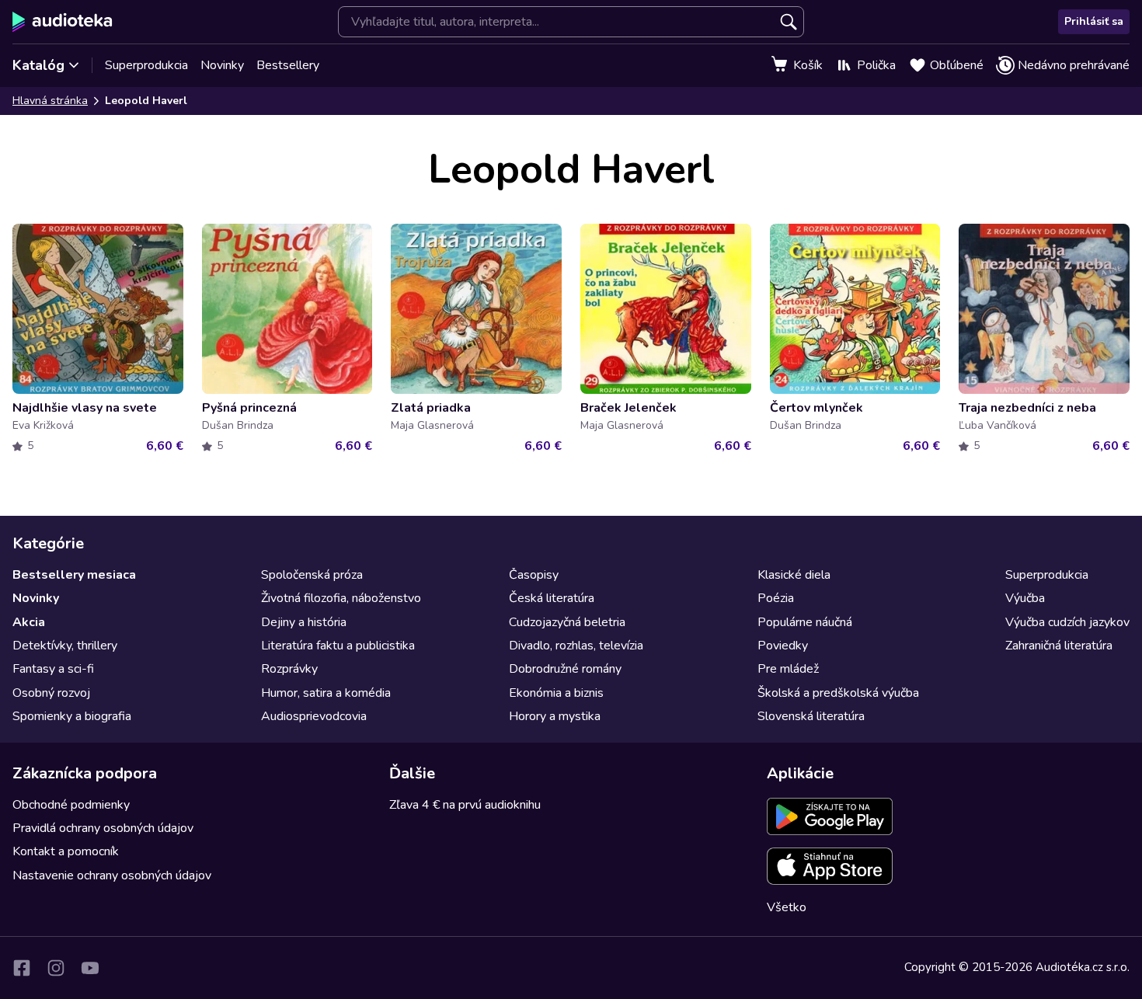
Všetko (786, 907)
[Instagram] (56, 968)
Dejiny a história (303, 622)
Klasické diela (793, 574)
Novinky (222, 65)
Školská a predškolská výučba (838, 692)
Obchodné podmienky (71, 804)
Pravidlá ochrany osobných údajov (102, 828)
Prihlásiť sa (1093, 21)
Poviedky (782, 645)
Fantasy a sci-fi (53, 668)
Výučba (1025, 598)
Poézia (775, 598)
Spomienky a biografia (71, 716)
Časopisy (534, 574)
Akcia (28, 622)
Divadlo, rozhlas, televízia (576, 645)
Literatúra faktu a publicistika (338, 645)
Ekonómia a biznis (556, 692)
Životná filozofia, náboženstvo (341, 598)
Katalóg (38, 65)
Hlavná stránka (50, 100)
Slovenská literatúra (811, 716)
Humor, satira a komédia (326, 692)
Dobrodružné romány (565, 668)
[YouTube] (90, 968)
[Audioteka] (62, 22)
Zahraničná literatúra (1058, 645)
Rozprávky (289, 668)
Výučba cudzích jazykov (1067, 622)
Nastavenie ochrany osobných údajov (111, 875)
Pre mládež (788, 668)
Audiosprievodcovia (314, 716)
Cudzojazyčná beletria (567, 622)
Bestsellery (287, 65)
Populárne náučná (804, 622)
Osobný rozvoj (51, 692)
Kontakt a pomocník (65, 851)
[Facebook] (21, 968)
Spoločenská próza (312, 574)
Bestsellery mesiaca (74, 574)
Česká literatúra (551, 598)
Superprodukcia (146, 65)
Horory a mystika (555, 716)
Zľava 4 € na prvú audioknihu (465, 804)
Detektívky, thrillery (64, 645)
